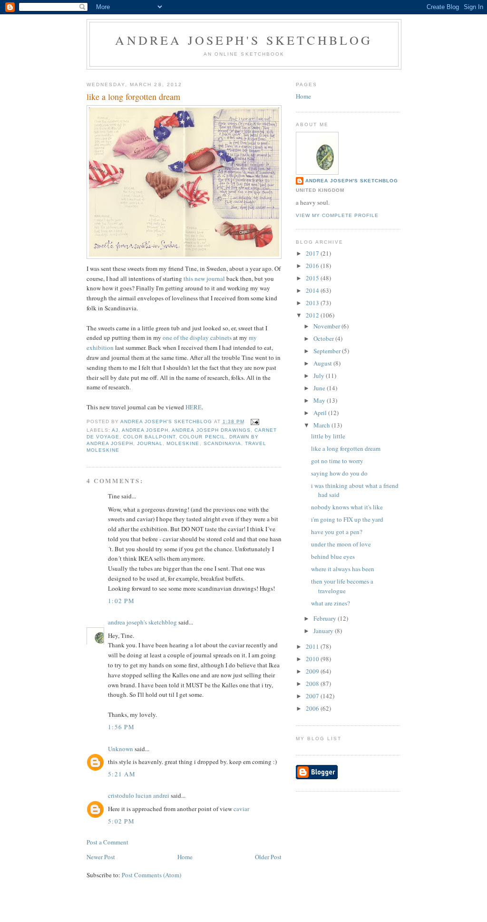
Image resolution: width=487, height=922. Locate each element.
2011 (313, 646)
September (327, 351)
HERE (193, 407)
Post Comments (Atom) (151, 875)
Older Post (268, 857)
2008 (313, 683)
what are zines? (330, 603)
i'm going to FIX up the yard (347, 519)
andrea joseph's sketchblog (243, 40)
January (324, 630)
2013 (313, 302)
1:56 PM (121, 727)
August (323, 363)
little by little (328, 436)
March (322, 425)
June (320, 388)
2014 (313, 290)
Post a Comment (107, 842)
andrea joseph (145, 430)
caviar (241, 808)
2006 (313, 708)
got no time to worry (337, 460)
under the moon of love (341, 544)
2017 (313, 253)
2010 (313, 658)
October (324, 338)
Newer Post (101, 857)
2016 (313, 265)
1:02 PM (121, 600)
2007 (313, 696)
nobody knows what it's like (347, 507)
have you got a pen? (336, 531)
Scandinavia (222, 443)
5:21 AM (122, 774)
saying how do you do (339, 473)
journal (150, 443)
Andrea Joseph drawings (211, 430)
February (325, 618)
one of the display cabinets (197, 337)
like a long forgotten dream (345, 448)
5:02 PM (121, 821)
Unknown (120, 748)
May (320, 400)
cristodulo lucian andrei (138, 795)
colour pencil (202, 436)
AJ (115, 430)
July (319, 375)
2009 (313, 671)
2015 (313, 278)
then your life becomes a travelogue (342, 586)
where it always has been (342, 569)
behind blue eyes (333, 556)
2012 (313, 315)
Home (185, 857)
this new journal (204, 278)
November (327, 326)
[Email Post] (254, 421)
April (320, 412)
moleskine (182, 443)
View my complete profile (337, 215)
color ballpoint (149, 436)
